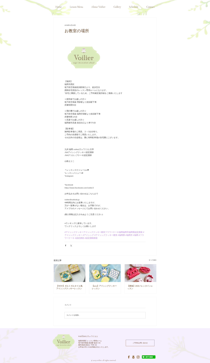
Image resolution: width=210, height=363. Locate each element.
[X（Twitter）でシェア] (71, 245)
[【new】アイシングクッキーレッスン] (105, 273)
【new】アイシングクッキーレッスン (104, 287)
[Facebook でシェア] (66, 245)
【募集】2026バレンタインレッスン (140, 287)
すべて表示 (152, 260)
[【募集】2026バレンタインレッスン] (140, 273)
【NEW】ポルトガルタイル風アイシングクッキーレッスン (69, 287)
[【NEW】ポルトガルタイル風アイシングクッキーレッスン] (69, 273)
